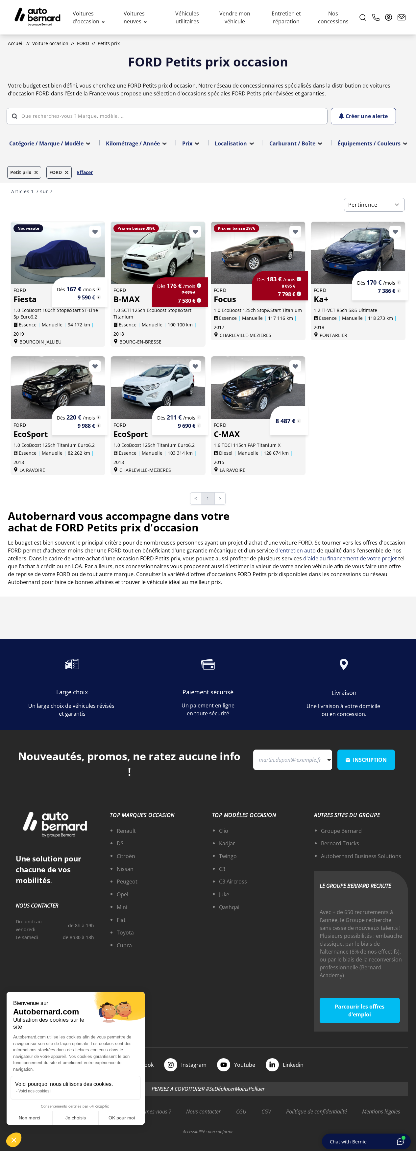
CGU (241, 1111)
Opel (122, 894)
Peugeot (127, 881)
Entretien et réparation (286, 17)
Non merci (29, 1117)
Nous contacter (203, 1111)
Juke (224, 894)
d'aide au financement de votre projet (350, 558)
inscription (370, 759)
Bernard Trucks (340, 843)
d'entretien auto (295, 550)
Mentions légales (381, 1111)
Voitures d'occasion (87, 17)
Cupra (124, 945)
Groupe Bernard (341, 830)
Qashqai (229, 907)
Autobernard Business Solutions (361, 856)
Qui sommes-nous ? (148, 1111)
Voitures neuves (134, 17)
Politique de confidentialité (316, 1111)
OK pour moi (122, 1117)
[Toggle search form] (362, 17)
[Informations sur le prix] (98, 297)
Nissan (125, 869)
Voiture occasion (50, 43)
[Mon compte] (388, 17)
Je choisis (75, 1117)
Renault (126, 830)
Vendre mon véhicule (234, 17)
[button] (14, 1140)
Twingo (228, 856)
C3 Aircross (233, 881)
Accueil (16, 43)
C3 (222, 869)
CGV (266, 1111)
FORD (83, 43)
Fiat (121, 920)
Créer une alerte (367, 116)
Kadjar (227, 843)
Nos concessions (333, 17)
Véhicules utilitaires (187, 17)
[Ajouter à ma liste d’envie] (95, 232)
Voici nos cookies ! (34, 1091)
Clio (223, 830)
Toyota (125, 932)
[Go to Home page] (37, 17)
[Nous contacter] (401, 17)
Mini (122, 907)
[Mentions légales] (98, 289)
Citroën (126, 856)
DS (120, 843)
